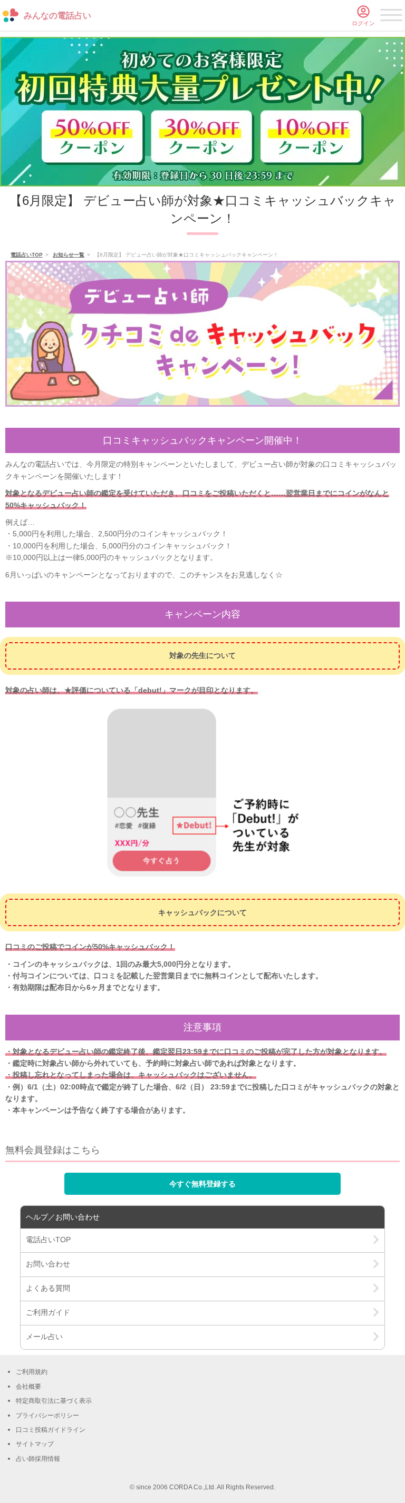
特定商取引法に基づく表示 (54, 1400)
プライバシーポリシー (47, 1415)
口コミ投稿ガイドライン (50, 1429)
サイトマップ (35, 1444)
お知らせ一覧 (68, 255)
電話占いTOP (27, 255)
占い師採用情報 (38, 1458)
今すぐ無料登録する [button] (202, 1184)
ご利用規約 (31, 1372)
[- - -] (391, 17)
